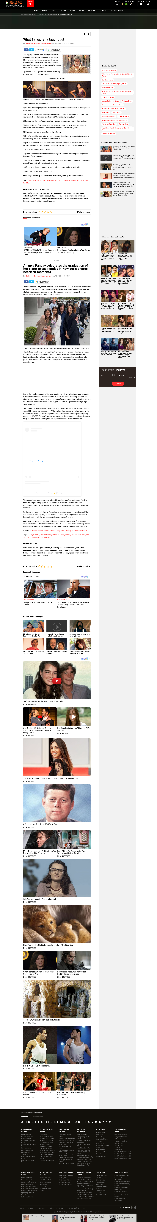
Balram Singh (41, 180)
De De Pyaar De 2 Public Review (66, 1160)
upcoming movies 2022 (53, 553)
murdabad (66, 180)
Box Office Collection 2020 (122, 1158)
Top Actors (117, 1147)
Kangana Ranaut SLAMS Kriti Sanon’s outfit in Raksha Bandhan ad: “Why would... (125, 355)
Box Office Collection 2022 (122, 1154)
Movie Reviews (26, 1195)
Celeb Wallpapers (45, 1182)
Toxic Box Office (108, 88)
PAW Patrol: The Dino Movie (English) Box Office (116, 92)
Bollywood (55, 535)
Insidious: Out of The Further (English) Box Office (83, 1151)
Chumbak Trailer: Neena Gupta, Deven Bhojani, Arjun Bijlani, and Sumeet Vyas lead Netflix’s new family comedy (124, 157)
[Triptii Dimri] (34, 89)
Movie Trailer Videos (65, 1180)
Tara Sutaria (99, 1154)
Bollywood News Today (32, 553)
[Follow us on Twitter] (131, 4)
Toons (42, 1190)
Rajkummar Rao (101, 1156)
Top (100, 1129)
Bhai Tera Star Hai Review (47, 1150)
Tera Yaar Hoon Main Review (46, 1157)
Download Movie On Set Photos (121, 1195)
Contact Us (61, 1208)
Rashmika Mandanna (102, 1145)
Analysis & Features (120, 1137)
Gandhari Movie (107, 80)
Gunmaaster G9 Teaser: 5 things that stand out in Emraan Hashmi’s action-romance (125, 257)
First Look (43, 1186)
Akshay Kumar (100, 1132)
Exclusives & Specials (65, 1184)
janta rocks (58, 180)
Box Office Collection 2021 (122, 1156)
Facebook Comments (31, 218)
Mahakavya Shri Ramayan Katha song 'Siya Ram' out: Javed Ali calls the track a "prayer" (124, 148)
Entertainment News (76, 196)
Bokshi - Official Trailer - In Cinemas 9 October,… (85, 1182)
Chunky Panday (65, 535)
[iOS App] (135, 1207)
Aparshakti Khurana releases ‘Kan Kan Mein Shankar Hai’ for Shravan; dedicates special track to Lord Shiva (124, 175)
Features (74, 535)
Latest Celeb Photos (46, 1180)
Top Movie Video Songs (66, 1176)
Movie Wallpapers (45, 1188)
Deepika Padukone (102, 1139)
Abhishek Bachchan (109, 124)
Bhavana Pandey (45, 535)
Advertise (30, 1208)
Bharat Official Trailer (102, 1195)
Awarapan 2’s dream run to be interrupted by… (80, 635)
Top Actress (118, 1149)
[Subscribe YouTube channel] (135, 4)
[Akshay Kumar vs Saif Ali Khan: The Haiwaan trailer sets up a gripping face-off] (109, 344)
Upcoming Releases (27, 1193)
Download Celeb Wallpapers (119, 1178)
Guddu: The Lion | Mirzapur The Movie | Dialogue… (85, 1197)
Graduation (81, 535)
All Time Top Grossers (121, 1139)
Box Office (81, 1130)
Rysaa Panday (35, 537)
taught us (26, 183)
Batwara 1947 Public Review (65, 1135)
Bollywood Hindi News (28, 1197)
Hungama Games (101, 1186)
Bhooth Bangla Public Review (65, 1147)
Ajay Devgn (32, 180)
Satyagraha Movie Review (72, 176)
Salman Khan (123, 124)
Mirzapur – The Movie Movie (28, 1141)
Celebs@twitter (100, 1180)
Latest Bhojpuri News (102, 1178)
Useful (100, 1173)
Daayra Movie (25, 1152)
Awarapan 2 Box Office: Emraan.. (113, 109)
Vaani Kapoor (100, 1143)
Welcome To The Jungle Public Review (66, 1143)
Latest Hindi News (101, 1176)
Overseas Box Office (120, 1141)
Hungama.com (100, 1182)
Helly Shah (105, 113)
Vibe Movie (24, 1154)
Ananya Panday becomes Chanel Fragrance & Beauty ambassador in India (59, 531)
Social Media (45, 537)
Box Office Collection (120, 1134)
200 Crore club (118, 1145)
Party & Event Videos (65, 1182)
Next (88, 89)
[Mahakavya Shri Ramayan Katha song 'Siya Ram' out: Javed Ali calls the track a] (106, 151)
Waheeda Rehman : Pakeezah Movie (114, 120)
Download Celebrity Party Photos (122, 1184)
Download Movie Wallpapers (119, 1199)
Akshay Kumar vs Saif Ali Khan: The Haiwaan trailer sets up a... (109, 353)
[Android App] (132, 1207)
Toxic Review (44, 1134)
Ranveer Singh (100, 1137)
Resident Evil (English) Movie (28, 1161)
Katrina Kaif (99, 1135)
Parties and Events (45, 1178)
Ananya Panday (34, 535)
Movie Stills (43, 1184)
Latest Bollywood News (110, 101)
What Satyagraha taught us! (47, 14)
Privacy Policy (41, 1208)
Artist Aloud (99, 1184)
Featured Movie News (28, 1180)
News (35, 14)
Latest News (117, 237)
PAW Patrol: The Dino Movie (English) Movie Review (117, 75)
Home (22, 1208)
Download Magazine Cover (120, 1192)
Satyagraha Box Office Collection (47, 176)
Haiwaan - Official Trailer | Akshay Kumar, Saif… (85, 1189)
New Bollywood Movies (60, 193)
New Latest (66, 1173)
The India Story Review (47, 1160)
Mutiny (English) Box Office (83, 1145)
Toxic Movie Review (109, 70)
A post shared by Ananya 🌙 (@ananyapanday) (52, 493)
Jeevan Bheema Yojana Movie (28, 1145)
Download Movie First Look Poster (121, 1188)
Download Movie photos (122, 1181)
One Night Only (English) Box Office (84, 1141)
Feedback (52, 1208)
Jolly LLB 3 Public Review (66, 1163)
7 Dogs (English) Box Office (83, 1137)
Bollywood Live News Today (34, 198)
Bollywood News (44, 193)
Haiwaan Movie (26, 1148)
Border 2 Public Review (66, 1157)
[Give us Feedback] (141, 4)
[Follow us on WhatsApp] (126, 4)
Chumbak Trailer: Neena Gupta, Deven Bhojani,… (55, 635)
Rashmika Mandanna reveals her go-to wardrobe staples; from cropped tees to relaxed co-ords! (123, 193)
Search (118, 384)
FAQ (84, 1208)
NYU (28, 537)
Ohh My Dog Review (46, 1148)
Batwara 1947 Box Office (84, 1161)
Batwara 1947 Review (46, 1140)
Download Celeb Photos (121, 1176)
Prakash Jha (75, 180)
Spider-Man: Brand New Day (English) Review (47, 1153)
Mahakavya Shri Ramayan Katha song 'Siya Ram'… (32, 635)
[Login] (148, 4)
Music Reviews (100, 1193)
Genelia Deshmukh (108, 134)
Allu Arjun (99, 1141)
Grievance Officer (74, 1208)
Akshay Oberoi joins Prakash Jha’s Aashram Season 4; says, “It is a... (125, 331)
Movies (24, 1117)
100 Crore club (118, 1143)
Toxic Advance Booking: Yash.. (112, 105)
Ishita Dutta (116, 113)
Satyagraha (84, 180)
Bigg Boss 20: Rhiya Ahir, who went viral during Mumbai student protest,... (108, 306)
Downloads (121, 1173)
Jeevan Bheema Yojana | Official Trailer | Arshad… (84, 1178)
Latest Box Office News (28, 1182)
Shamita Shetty (123, 116)
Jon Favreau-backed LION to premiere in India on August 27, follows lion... (108, 331)
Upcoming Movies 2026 (57, 198)
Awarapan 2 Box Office (84, 1159)
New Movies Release (40, 196)
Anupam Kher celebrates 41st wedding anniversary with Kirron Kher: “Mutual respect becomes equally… (124, 184)
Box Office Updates (27, 1184)
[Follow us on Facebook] (122, 4)
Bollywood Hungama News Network (38, 43)
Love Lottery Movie (27, 1150)
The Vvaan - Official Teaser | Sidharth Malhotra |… (85, 1186)
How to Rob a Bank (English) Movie (114, 84)
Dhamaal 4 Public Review (66, 1140)
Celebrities (38, 1117)
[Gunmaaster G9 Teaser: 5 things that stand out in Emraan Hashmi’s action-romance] (126, 246)
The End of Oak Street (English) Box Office (84, 1164)
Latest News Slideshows (29, 1190)
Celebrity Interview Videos (66, 1178)
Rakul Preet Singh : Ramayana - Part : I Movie (115, 129)
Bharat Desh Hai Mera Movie (28, 1157)
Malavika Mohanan (108, 116)
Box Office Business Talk (29, 1186)
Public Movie (64, 1130)
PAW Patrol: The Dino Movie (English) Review (47, 1137)
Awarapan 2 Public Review (67, 1138)
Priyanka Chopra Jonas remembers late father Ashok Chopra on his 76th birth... (107, 257)
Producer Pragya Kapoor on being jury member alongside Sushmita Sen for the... (125, 281)
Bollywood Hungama (27, 14)
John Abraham (100, 1149)
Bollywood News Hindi (59, 196)
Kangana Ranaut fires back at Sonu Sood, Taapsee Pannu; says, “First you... (108, 281)
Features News (127, 101)
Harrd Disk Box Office (83, 1148)
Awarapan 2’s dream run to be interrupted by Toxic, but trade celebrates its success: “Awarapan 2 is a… (123, 167)
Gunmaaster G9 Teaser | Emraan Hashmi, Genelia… (85, 1193)
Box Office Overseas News (29, 1188)
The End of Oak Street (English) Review (46, 1143)
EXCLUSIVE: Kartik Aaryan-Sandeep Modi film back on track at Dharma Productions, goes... (126, 306)
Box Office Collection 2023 (122, 1152)
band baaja (50, 180)
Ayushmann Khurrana (102, 1152)
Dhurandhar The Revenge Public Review (66, 1151)
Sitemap (98, 1188)
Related (105, 237)
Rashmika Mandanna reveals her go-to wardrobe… (80, 652)
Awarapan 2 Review (46, 1146)
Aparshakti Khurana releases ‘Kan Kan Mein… (33, 652)
